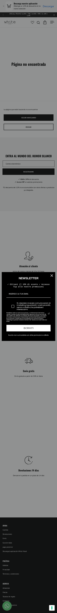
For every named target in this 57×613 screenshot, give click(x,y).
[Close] (51, 275)
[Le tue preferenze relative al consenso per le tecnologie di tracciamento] (52, 608)
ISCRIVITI (28, 328)
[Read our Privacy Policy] (49, 313)
